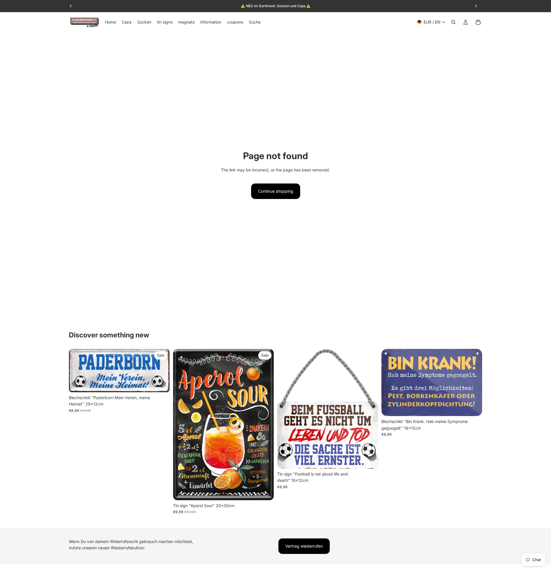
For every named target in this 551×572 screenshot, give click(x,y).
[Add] (161, 383)
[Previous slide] (77, 370)
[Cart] (478, 22)
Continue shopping (275, 191)
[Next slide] (161, 370)
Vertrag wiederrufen (304, 546)
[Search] (453, 22)
